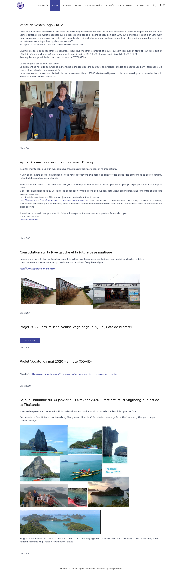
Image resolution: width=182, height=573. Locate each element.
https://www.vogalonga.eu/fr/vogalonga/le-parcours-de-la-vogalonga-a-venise (74, 374)
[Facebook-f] (160, 5)
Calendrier (66, 5)
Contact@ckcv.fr (29, 219)
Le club (55, 5)
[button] (154, 5)
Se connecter (143, 5)
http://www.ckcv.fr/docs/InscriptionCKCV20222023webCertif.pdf (54, 200)
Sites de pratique (125, 5)
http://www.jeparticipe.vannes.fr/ (37, 268)
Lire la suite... (30, 340)
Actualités (43, 5)
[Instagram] (164, 5)
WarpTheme (115, 568)
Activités (110, 5)
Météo (78, 5)
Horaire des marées (93, 5)
